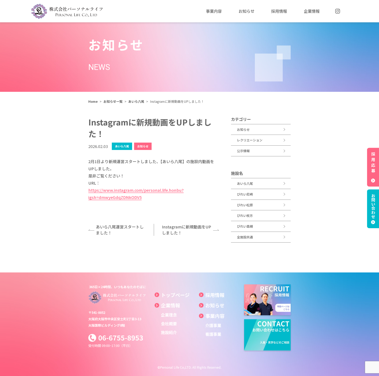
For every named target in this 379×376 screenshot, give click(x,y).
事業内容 (214, 315)
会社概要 (169, 323)
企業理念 (169, 315)
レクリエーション (249, 140)
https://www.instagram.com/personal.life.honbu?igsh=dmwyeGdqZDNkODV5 (136, 193)
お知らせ (243, 129)
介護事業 (213, 325)
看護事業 (213, 334)
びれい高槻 (245, 226)
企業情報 (170, 305)
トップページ (175, 294)
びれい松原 (245, 205)
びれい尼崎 (245, 194)
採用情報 (214, 294)
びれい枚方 (245, 215)
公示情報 (243, 150)
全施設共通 (245, 237)
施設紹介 (169, 332)
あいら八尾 (245, 183)
